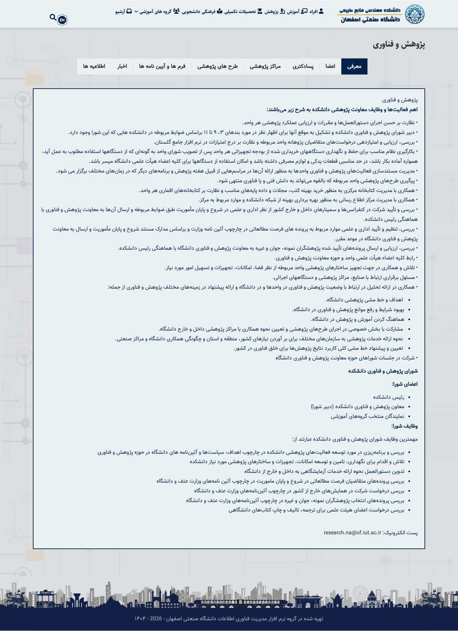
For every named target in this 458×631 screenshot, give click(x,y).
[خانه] (380, 14)
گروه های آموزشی (155, 11)
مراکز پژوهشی (265, 66)
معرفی (354, 66)
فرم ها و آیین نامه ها (162, 66)
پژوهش (272, 11)
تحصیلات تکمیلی (240, 11)
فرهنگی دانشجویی (199, 11)
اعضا (330, 66)
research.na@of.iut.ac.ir (352, 533)
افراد (314, 11)
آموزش (294, 11)
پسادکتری (303, 66)
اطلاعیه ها (94, 66)
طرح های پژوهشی (217, 66)
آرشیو (120, 11)
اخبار (122, 66)
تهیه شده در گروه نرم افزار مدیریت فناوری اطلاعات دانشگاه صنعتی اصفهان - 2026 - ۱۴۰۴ (229, 619)
